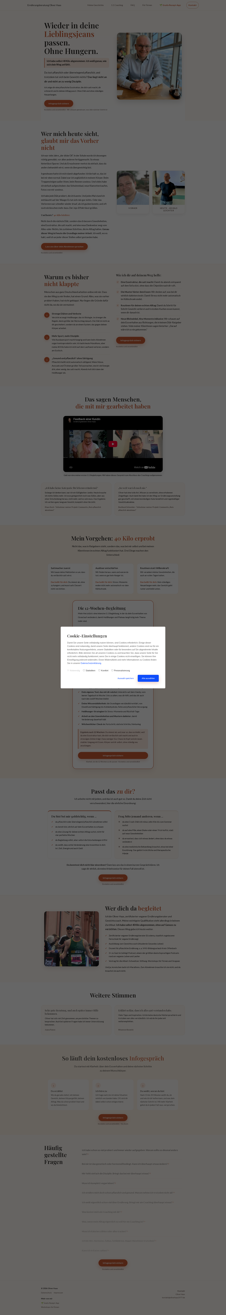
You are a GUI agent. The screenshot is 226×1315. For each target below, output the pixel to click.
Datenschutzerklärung (91, 663)
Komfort (104, 670)
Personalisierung (122, 670)
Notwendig (75, 670)
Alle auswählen (148, 678)
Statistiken (90, 670)
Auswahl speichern (126, 678)
